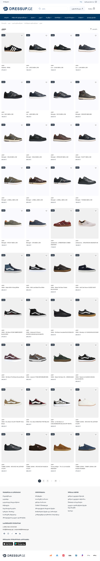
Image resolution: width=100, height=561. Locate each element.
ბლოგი (70, 511)
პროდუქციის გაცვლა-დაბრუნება (14, 518)
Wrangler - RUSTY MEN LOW (83, 157)
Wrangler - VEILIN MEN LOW (9, 157)
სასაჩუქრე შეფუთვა (9, 514)
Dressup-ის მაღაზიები (75, 502)
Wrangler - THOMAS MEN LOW (83, 200)
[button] (15, 492)
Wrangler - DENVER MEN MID (83, 114)
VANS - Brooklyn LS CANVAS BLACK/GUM (86, 332)
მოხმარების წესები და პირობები (46, 511)
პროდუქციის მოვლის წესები (45, 508)
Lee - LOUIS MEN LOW (57, 67)
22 (55, 481)
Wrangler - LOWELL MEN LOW (9, 200)
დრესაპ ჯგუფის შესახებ (76, 496)
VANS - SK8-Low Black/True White (35, 287)
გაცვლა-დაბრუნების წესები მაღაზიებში (77, 506)
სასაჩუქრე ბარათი (41, 499)
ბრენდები (6, 2)
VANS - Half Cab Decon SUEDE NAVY (85, 287)
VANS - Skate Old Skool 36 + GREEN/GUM (62, 377)
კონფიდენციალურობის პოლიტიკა (47, 514)
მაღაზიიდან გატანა (9, 508)
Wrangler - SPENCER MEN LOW (59, 157)
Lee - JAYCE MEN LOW (32, 67)
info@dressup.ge (8, 529)
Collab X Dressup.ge (41, 505)
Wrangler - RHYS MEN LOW (58, 114)
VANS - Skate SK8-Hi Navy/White (10, 287)
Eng (81, 2)
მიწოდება (6, 505)
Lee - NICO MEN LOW (7, 114)
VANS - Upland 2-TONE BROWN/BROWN (37, 377)
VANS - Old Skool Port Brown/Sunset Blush (12, 377)
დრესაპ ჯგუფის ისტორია (76, 499)
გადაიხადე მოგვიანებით (11, 502)
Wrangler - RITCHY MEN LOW (9, 242)
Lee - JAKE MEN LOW (32, 114)
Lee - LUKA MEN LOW (81, 67)
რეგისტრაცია (7, 496)
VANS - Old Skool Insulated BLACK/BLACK (62, 332)
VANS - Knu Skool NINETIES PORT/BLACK (37, 422)
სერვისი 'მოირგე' (8, 511)
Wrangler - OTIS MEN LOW (33, 242)
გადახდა (6, 499)
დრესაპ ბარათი (40, 502)
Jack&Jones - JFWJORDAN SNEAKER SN (86, 242)
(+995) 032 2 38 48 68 (10, 527)
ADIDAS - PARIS (5, 67)
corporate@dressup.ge (21, 529)
